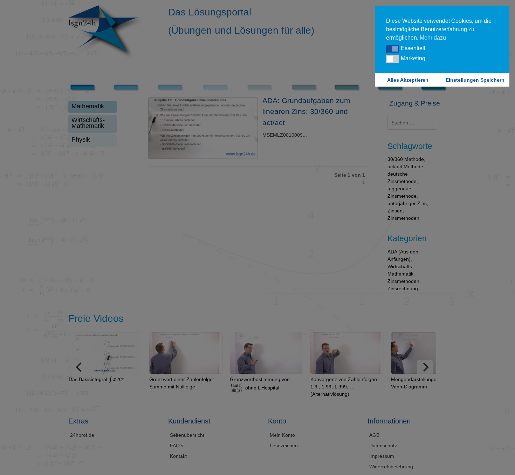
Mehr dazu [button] (433, 38)
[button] (392, 49)
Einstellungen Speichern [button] (475, 80)
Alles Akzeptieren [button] (407, 80)
